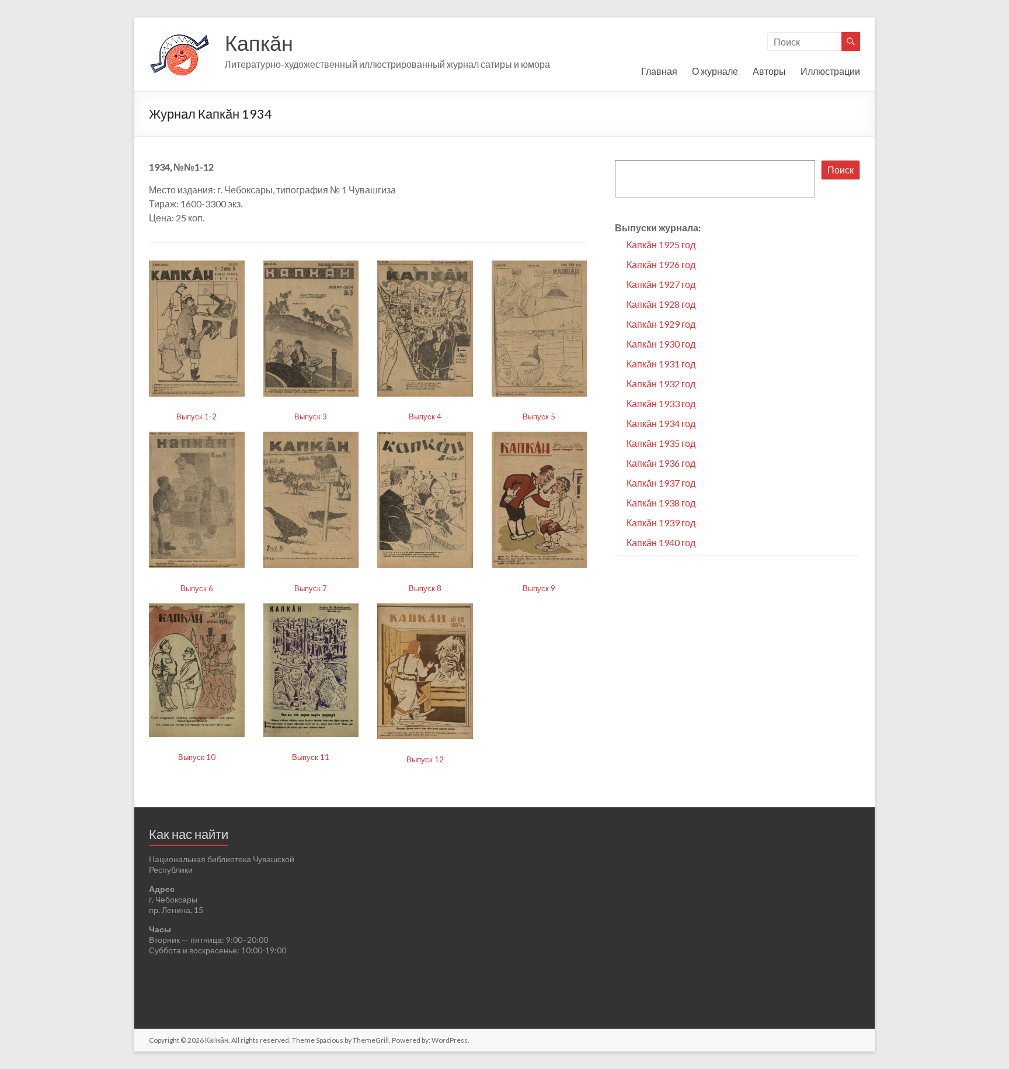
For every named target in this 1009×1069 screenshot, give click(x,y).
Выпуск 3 (310, 416)
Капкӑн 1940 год (661, 542)
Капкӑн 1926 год (661, 264)
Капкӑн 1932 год (661, 383)
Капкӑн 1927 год (661, 284)
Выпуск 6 (196, 588)
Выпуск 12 (425, 759)
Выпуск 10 (196, 757)
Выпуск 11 (310, 757)
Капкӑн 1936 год (661, 462)
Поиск (840, 169)
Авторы (769, 71)
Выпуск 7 (310, 588)
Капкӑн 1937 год (661, 482)
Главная (659, 71)
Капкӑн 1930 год (661, 343)
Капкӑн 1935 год (661, 443)
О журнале (715, 71)
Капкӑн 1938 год (661, 502)
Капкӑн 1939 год (661, 522)
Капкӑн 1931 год (661, 363)
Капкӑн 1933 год (661, 403)
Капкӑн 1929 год (661, 323)
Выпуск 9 (539, 588)
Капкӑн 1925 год (661, 244)
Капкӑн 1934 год (661, 423)
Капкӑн (259, 42)
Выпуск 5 (539, 416)
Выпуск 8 (425, 588)
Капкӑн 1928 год (661, 304)
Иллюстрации (830, 71)
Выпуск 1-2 (196, 416)
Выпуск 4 (425, 416)
